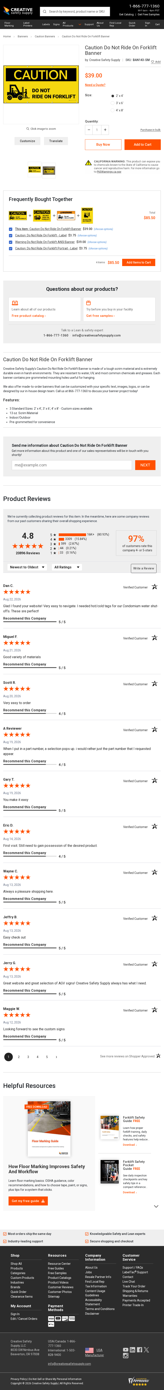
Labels (46, 24)
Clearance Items (22, 1296)
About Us (100, 24)
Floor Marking (9, 24)
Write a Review (143, 568)
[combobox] (75, 11)
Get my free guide (26, 1201)
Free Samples (57, 1273)
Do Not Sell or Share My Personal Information (55, 1379)
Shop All (16, 1263)
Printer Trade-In (133, 1305)
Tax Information (96, 1286)
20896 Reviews (32, 553)
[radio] (82, 534)
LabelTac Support (135, 1272)
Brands (15, 1287)
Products (17, 1268)
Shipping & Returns (135, 1291)
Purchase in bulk (151, 129)
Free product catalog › (29, 316)
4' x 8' (119, 110)
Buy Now (103, 145)
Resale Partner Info (98, 1277)
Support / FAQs (133, 1267)
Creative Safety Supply (45, 1383)
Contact (128, 1277)
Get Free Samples (149, 14)
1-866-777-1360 (144, 6)
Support (89, 24)
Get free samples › (100, 316)
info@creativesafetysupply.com (96, 335)
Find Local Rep (115, 24)
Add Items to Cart (139, 262)
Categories (18, 1273)
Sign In (147, 24)
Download (129, 1144)
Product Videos (58, 1282)
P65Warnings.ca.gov (109, 171)
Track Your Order (134, 1286)
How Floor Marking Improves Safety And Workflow (47, 1169)
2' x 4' (119, 96)
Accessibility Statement (93, 1302)
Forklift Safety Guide (134, 1119)
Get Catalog (126, 14)
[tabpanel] (124, 1131)
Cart (157, 24)
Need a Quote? (95, 85)
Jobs (88, 1272)
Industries (17, 1282)
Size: (88, 95)
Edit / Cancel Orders (24, 1318)
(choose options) (103, 229)
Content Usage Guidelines (95, 1293)
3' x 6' (119, 103)
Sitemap (54, 1296)
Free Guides (56, 1268)
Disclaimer (92, 1313)
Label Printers (27, 24)
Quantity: (91, 121)
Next (156, 1206)
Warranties (130, 1295)
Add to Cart (142, 145)
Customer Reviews (60, 1287)
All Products (68, 24)
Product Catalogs (59, 1277)
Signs (56, 24)
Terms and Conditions (100, 1309)
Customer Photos (60, 1292)
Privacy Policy (19, 1379)
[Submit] (44, 11)
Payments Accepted (136, 1300)
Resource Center (59, 1263)
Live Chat (129, 1281)
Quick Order (132, 24)
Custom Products (22, 1277)
